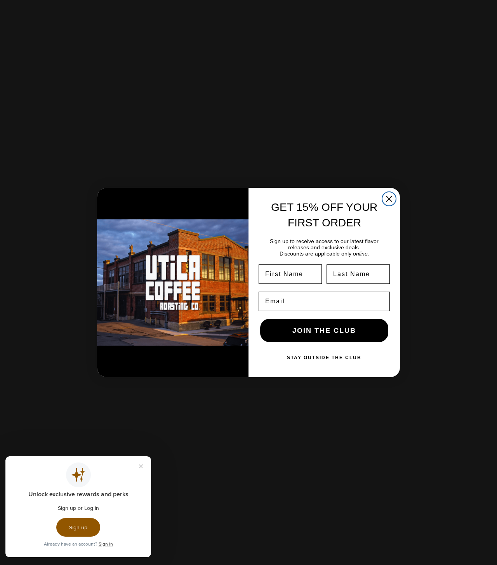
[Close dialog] (389, 199)
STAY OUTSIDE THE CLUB (324, 357)
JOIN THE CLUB (324, 330)
